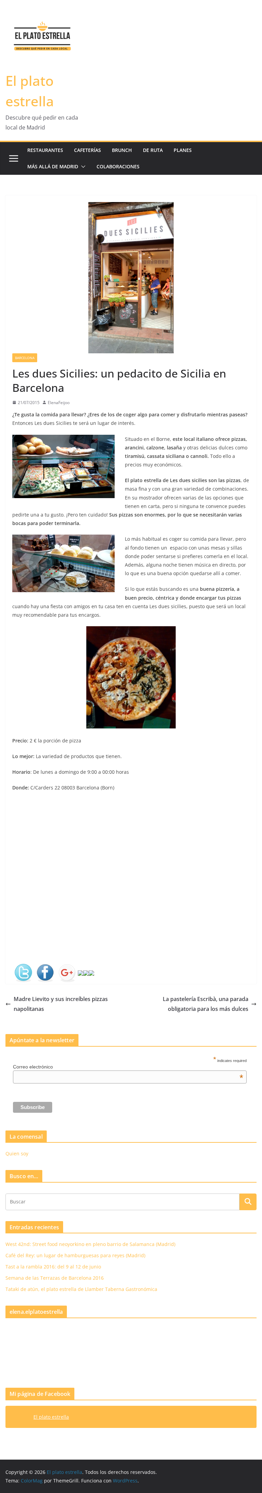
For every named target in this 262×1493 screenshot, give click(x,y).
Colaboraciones (118, 166)
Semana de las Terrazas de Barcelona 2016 (54, 1278)
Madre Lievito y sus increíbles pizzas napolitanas (61, 1004)
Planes (183, 150)
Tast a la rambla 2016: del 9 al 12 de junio (53, 1266)
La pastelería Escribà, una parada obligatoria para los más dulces (205, 1004)
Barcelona (24, 357)
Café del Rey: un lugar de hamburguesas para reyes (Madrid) (75, 1255)
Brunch (122, 150)
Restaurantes (45, 150)
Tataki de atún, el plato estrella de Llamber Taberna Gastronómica (81, 1289)
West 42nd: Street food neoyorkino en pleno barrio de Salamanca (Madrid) (90, 1244)
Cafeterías (87, 150)
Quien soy (16, 1153)
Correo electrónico (128, 1066)
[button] (82, 166)
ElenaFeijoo (59, 402)
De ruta (153, 150)
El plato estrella (51, 1417)
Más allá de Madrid (52, 166)
